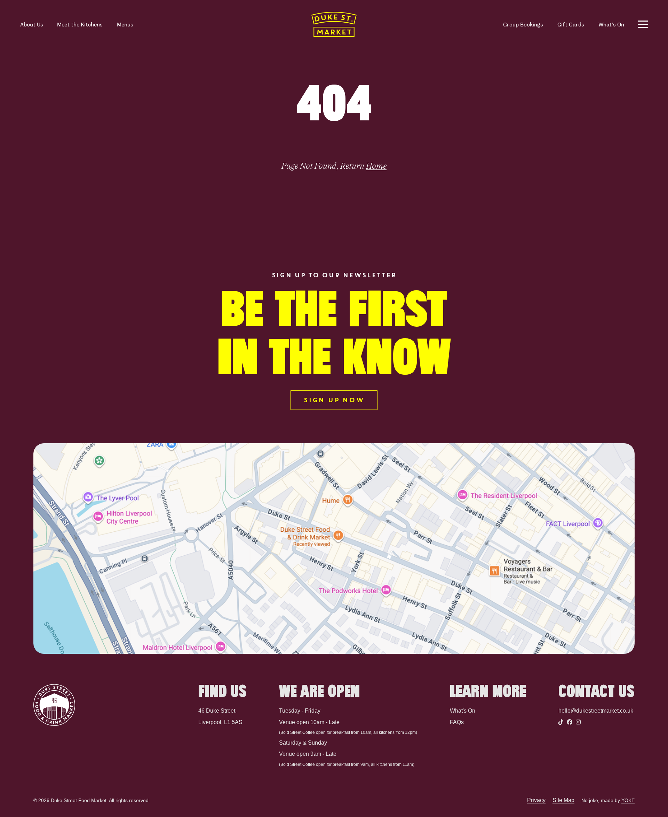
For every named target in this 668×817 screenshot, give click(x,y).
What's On (611, 24)
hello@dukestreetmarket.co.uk (595, 711)
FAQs (457, 722)
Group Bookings (523, 24)
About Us (31, 24)
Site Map (563, 800)
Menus (125, 24)
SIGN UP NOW (334, 400)
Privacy (536, 800)
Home (376, 165)
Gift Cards (570, 24)
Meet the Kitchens (80, 24)
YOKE (628, 800)
